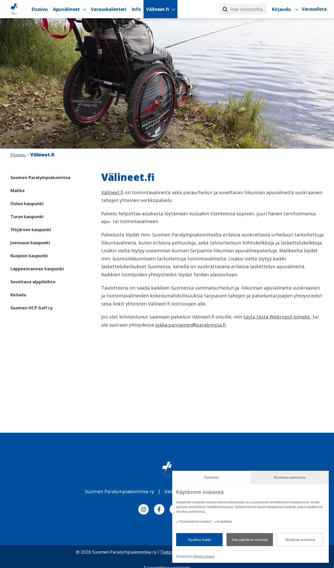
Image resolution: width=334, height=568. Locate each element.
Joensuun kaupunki (30, 243)
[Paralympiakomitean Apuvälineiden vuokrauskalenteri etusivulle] (14, 9)
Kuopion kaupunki (29, 256)
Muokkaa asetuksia (300, 540)
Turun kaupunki (27, 216)
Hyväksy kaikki (199, 540)
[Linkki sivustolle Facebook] (159, 510)
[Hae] (225, 9)
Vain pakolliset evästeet (250, 540)
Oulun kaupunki (27, 203)
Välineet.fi (112, 192)
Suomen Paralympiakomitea (40, 177)
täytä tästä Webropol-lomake (278, 317)
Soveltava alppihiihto (32, 282)
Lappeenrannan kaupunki (37, 269)
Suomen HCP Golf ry (31, 308)
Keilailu (18, 295)
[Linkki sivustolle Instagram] (143, 510)
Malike (17, 190)
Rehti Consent (204, 556)
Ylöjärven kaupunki (30, 230)
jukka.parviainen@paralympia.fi (190, 325)
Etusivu (18, 155)
